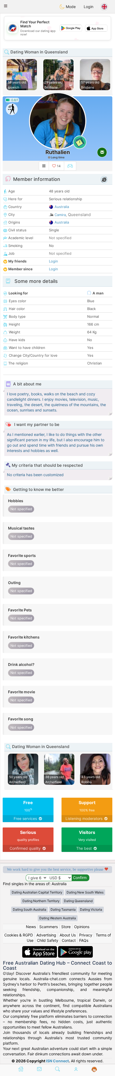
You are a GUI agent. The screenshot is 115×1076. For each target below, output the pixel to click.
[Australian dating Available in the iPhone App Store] (40, 948)
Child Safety (47, 940)
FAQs (83, 940)
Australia (62, 207)
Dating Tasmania (63, 909)
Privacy (85, 935)
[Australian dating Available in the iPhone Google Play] (75, 948)
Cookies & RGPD (18, 935)
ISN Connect (57, 1061)
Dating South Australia (29, 909)
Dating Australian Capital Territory (37, 892)
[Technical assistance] (94, 1069)
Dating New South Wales (85, 892)
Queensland (79, 214)
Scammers (48, 926)
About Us (68, 935)
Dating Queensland (78, 901)
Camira (60, 215)
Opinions (81, 926)
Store (66, 926)
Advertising (46, 935)
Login (88, 6)
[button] (5, 6)
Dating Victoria (91, 909)
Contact (69, 940)
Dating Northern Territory (41, 901)
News (31, 926)
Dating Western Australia (57, 918)
